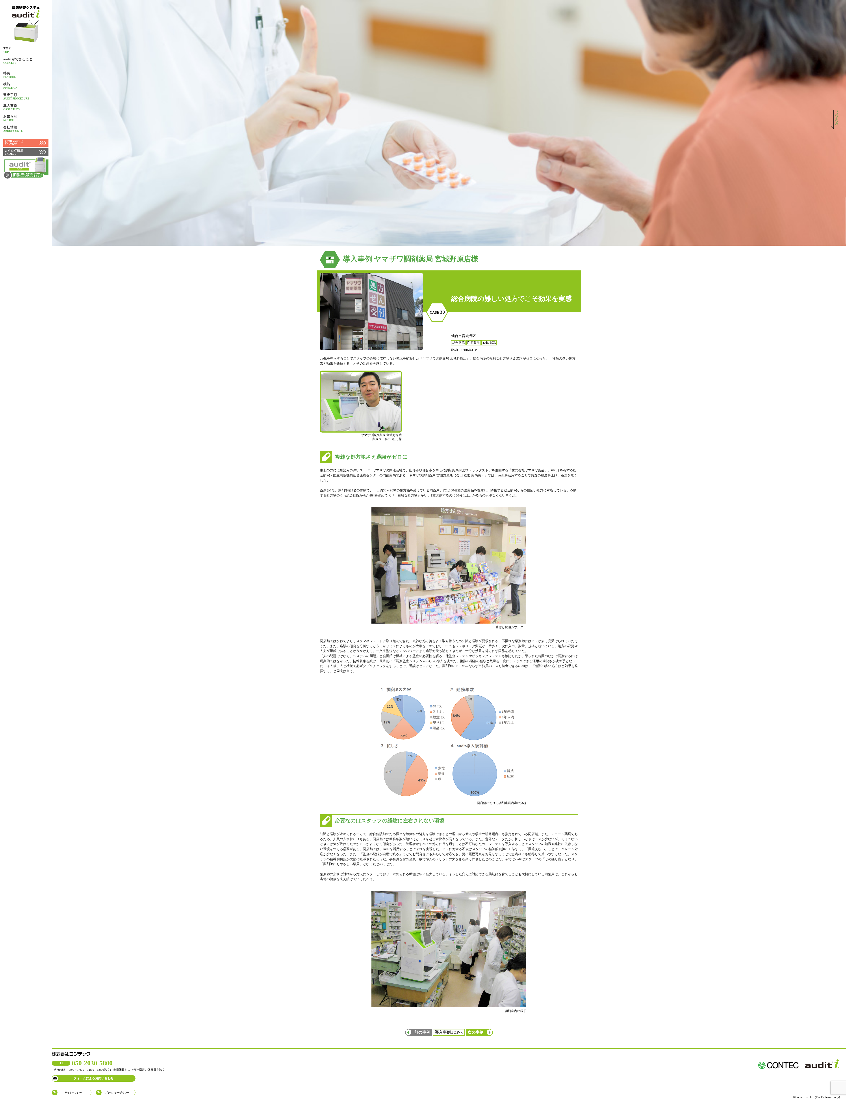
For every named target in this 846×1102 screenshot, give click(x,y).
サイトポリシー (73, 1092)
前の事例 (422, 1032)
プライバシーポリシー (117, 1092)
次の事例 (476, 1032)
